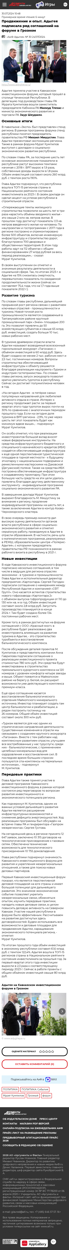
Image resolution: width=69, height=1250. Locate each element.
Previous (5, 1011)
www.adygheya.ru (14, 1038)
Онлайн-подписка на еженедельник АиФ (33, 1128)
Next (62, 1011)
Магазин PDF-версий (34, 1123)
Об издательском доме (20, 1118)
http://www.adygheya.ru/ (16, 84)
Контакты (10, 1123)
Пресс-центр (48, 1118)
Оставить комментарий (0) (34, 1064)
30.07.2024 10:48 (11, 13)
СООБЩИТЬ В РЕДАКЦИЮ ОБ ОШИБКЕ (28, 1145)
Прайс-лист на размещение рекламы (29, 1132)
